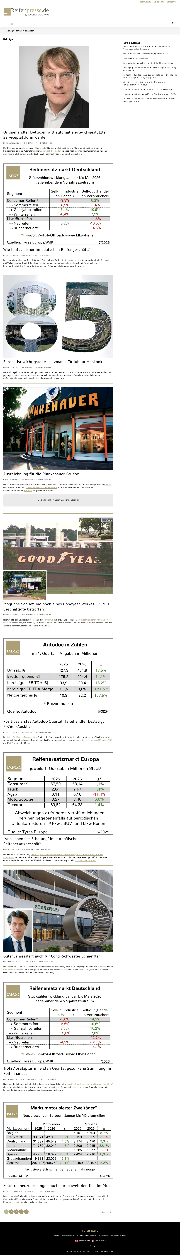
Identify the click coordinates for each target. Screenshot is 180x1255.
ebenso (103, 966)
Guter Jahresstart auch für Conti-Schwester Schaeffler (51, 956)
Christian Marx (46, 143)
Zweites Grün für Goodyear (135, 58)
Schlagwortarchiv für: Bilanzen (20, 30)
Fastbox (107, 484)
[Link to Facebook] (90, 1246)
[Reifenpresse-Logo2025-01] (26, 12)
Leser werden (145, 2)
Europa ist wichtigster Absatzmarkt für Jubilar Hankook (52, 361)
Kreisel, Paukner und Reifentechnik (41, 487)
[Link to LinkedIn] (94, 1246)
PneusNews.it (100, 1240)
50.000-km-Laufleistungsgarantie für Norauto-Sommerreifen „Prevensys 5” (144, 83)
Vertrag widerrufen (118, 1235)
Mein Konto (159, 2)
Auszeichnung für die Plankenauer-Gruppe (41, 473)
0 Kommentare (27, 143)
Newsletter (171, 2)
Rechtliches (84, 1235)
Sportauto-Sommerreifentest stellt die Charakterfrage (148, 63)
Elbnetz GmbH (108, 1251)
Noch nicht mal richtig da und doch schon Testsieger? (148, 89)
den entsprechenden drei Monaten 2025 (94, 740)
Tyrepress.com (84, 1240)
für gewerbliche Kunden (50, 150)
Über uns (57, 1235)
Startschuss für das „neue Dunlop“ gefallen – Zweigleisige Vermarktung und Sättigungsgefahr (150, 76)
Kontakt (76, 1235)
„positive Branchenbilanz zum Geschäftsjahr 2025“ (90, 1084)
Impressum (105, 1235)
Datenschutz (95, 1235)
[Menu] (11, 24)
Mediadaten (67, 1235)
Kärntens (28, 490)
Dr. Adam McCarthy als (85, 860)
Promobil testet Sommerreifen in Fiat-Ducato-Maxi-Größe (149, 94)
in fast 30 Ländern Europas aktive (22, 737)
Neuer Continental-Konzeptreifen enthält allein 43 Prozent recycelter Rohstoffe (146, 47)
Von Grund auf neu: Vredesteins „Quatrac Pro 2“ (145, 53)
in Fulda (33, 619)
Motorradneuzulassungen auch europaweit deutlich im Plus (56, 1185)
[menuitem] (145, 2)
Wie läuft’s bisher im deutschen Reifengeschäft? (46, 249)
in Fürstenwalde (48, 619)
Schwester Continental (13, 969)
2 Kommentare (27, 615)
